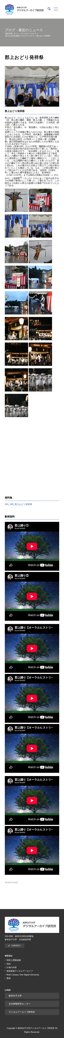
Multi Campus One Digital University (23, 975)
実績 (9, 978)
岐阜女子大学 (15, 995)
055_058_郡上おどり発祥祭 (18, 504)
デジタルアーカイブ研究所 (22, 1012)
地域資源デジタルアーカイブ (20, 971)
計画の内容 (12, 967)
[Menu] (55, 9)
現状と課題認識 (14, 960)
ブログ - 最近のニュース (24, 30)
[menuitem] (48, 9)
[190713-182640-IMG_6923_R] (32, 86)
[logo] (24, 9)
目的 (9, 964)
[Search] (48, 9)
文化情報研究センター (19, 1004)
